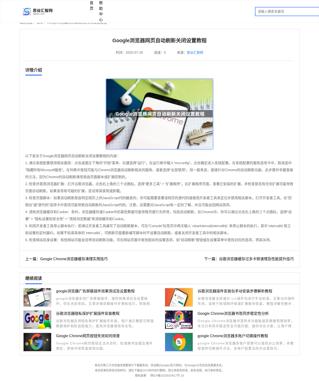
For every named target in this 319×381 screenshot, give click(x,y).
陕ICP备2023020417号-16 (167, 375)
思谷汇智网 (195, 52)
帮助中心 (101, 11)
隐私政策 (140, 375)
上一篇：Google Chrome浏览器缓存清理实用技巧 (66, 259)
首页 (91, 5)
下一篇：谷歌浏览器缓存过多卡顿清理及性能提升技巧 (249, 259)
